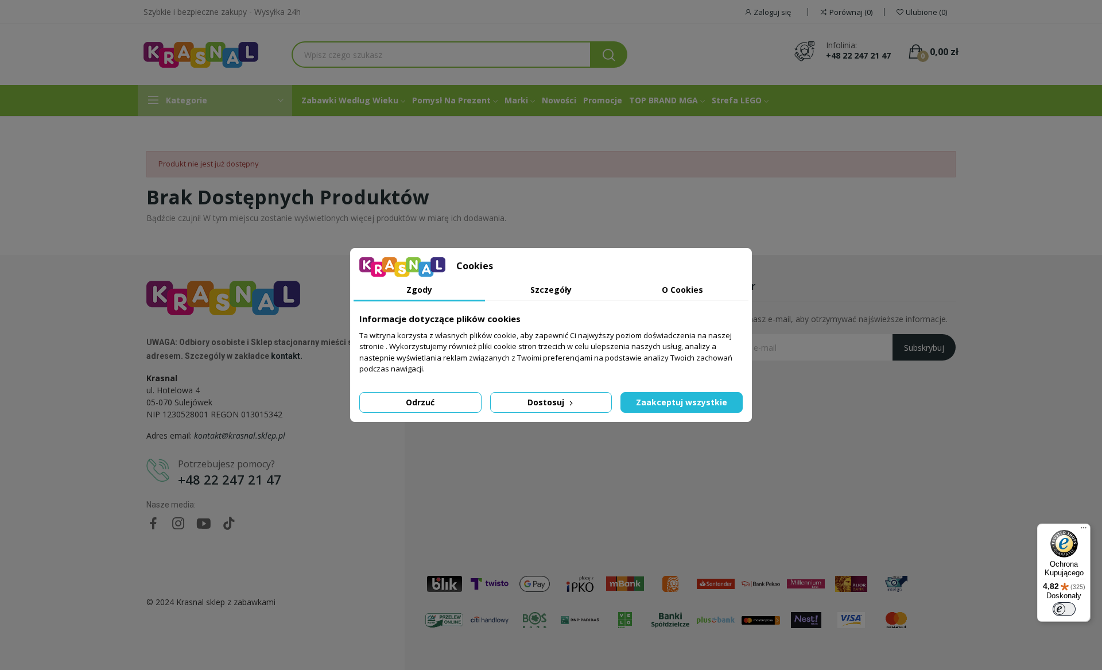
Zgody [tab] (419, 289)
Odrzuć (420, 402)
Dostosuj (546, 402)
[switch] (1064, 609)
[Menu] (1084, 530)
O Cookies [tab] (682, 289)
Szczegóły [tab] (551, 289)
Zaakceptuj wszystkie (681, 402)
